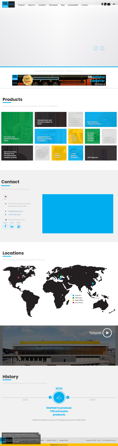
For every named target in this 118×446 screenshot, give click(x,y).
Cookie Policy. (18, 437)
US (114, 4)
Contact (85, 5)
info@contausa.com (15, 211)
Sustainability (73, 5)
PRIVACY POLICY (51, 440)
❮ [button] (96, 48)
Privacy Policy (8, 437)
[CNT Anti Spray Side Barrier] (59, 80)
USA (5, 199)
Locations (42, 5)
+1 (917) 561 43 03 (14, 215)
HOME (42, 440)
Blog (62, 5)
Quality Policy (64, 440)
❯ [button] (103, 48)
